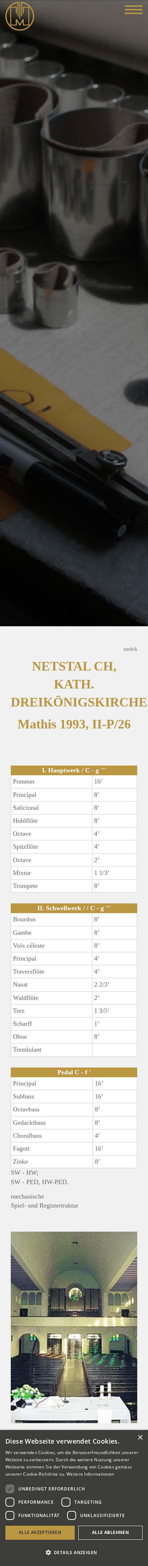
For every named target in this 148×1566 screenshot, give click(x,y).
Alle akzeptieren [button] (40, 1532)
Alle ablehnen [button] (110, 1532)
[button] (74, 1552)
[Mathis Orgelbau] (19, 15)
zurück (130, 649)
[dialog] (74, 1498)
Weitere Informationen (90, 1474)
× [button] (140, 1437)
